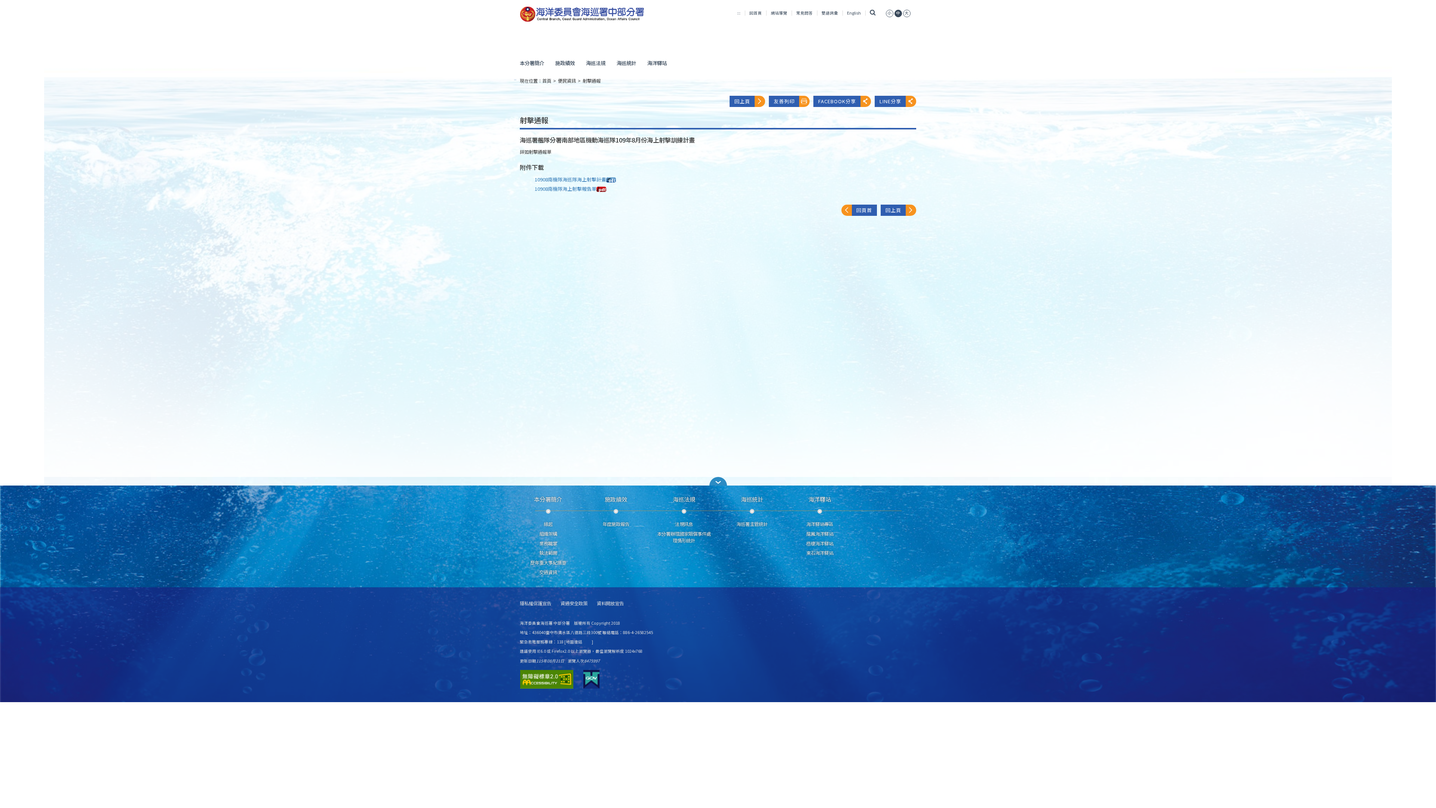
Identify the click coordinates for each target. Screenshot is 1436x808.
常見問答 (804, 13)
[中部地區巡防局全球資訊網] (582, 14)
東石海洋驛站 (819, 553)
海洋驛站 (657, 63)
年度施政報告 (615, 524)
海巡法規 (595, 63)
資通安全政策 (574, 603)
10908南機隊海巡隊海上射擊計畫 (570, 179)
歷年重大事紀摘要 (548, 562)
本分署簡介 (532, 63)
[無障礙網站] (546, 679)
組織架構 (548, 533)
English (854, 13)
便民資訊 (567, 80)
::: (738, 13)
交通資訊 (548, 572)
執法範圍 (548, 553)
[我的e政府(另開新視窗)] (591, 679)
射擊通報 (592, 80)
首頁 (546, 80)
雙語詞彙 (830, 13)
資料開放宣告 (610, 603)
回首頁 (755, 13)
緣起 (548, 524)
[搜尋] (872, 13)
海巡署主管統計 (752, 524)
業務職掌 (548, 543)
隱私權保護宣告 (535, 603)
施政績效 (565, 63)
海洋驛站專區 (819, 524)
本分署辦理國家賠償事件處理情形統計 (684, 537)
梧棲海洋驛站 (819, 543)
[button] (718, 481)
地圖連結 (574, 642)
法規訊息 (684, 524)
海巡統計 (626, 63)
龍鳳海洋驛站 (819, 533)
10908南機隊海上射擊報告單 (565, 188)
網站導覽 (779, 13)
